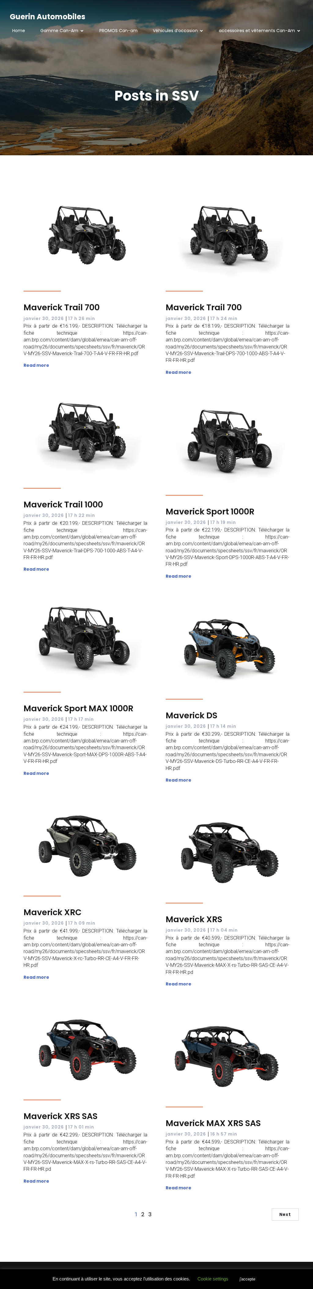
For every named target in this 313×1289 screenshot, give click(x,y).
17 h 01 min (81, 1127)
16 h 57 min (223, 1134)
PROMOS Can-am (118, 31)
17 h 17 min (81, 719)
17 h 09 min (81, 923)
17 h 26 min (81, 318)
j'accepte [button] (247, 1279)
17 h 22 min (81, 515)
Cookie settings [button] (212, 1278)
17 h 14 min (223, 726)
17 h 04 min (224, 930)
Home (18, 31)
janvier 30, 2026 (44, 318)
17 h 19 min (223, 522)
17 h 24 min (224, 318)
